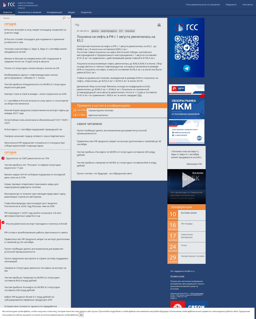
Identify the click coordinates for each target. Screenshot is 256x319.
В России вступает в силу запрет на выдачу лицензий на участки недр (35, 31)
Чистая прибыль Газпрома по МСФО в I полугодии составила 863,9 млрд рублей (32, 279)
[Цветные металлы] (127, 115)
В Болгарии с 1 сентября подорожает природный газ (33, 129)
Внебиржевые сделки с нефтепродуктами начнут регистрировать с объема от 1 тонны (31, 76)
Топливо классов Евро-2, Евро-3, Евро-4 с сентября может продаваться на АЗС (35, 50)
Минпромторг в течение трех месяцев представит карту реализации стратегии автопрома (34, 195)
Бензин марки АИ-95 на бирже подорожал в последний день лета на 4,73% (34, 176)
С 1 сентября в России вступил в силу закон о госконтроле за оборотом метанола (36, 102)
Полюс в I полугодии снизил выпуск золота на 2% (31, 68)
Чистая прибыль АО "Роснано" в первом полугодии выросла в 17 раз (32, 166)
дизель (95, 31)
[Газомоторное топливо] (127, 110)
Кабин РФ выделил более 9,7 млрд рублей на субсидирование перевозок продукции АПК (29, 298)
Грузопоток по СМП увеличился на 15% (27, 158)
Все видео (197, 172)
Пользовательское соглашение (203, 4)
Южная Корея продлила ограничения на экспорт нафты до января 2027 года (36, 112)
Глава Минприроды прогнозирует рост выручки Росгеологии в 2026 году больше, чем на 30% (30, 205)
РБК (139, 95)
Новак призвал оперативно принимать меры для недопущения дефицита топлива (31, 185)
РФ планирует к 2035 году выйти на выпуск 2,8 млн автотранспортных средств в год (32, 214)
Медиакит (231, 4)
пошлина (130, 31)
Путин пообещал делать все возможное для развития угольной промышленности (33, 250)
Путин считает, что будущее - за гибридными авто (104, 173)
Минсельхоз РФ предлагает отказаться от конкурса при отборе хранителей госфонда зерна (34, 144)
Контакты (248, 4)
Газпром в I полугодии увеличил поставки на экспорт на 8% (35, 269)
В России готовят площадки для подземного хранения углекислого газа (34, 41)
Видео (71, 12)
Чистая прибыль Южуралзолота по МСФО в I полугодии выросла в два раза (35, 86)
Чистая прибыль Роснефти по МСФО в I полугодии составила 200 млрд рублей (32, 289)
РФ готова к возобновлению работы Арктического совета (36, 232)
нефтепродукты (109, 31)
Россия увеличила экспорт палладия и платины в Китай (36, 223)
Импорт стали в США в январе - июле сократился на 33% (35, 93)
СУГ (121, 31)
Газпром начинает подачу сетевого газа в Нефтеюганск (34, 136)
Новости (7, 12)
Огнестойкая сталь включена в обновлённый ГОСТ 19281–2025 (36, 121)
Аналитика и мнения (29, 12)
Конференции (54, 12)
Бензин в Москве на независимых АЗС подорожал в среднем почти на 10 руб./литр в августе (32, 60)
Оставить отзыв (177, 276)
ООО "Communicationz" (197, 293)
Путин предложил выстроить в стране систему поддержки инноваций (36, 260)
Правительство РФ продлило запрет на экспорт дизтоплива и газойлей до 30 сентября (36, 241)
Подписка (86, 12)
